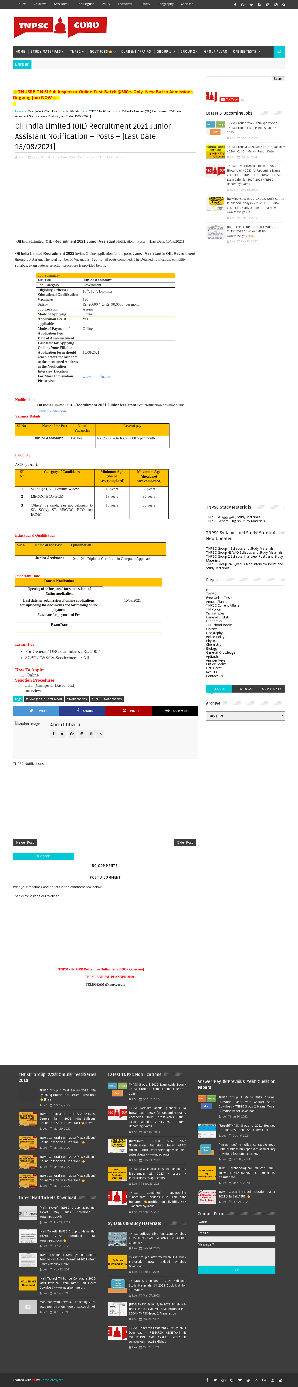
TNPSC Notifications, (111, 157)
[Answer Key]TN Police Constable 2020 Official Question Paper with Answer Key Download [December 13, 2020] (247, 1149)
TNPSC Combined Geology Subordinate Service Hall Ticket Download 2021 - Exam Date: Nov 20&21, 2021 (68, 1259)
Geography (166, 4)
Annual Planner (217, 601)
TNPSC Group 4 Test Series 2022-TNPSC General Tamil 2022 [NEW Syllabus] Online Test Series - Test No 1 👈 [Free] (68, 1118)
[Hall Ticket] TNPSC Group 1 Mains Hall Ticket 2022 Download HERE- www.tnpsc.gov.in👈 (253, 231)
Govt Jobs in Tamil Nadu (44, 111)
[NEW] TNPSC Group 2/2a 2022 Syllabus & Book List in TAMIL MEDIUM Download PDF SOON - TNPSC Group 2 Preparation (157, 1309)
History (144, 4)
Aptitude (187, 4)
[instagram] (267, 4)
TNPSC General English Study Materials (235, 521)
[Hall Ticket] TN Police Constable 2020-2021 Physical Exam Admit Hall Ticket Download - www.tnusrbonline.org (68, 1283)
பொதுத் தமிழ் (215, 613)
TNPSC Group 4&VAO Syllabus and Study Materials (244, 552)
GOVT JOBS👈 (101, 52)
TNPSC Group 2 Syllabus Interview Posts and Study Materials (244, 558)
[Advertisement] (200, 27)
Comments (272, 689)
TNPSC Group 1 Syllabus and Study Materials (240, 548)
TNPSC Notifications (103, 111)
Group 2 (187, 52)
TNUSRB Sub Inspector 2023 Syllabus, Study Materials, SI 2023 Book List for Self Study (157, 1285)
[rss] (259, 4)
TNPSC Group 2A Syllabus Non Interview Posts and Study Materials (244, 566)
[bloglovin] (239, 1380)
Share (88, 711)
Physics (211, 640)
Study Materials (46, 52)
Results (211, 672)
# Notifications (77, 699)
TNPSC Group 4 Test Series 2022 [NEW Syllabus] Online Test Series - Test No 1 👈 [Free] (68, 1095)
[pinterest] (231, 1380)
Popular (245, 689)
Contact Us (214, 676)
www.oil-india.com (97, 376)
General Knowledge (220, 652)
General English (217, 617)
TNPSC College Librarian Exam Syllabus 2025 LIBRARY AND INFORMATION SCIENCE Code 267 (157, 1238)
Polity (106, 4)
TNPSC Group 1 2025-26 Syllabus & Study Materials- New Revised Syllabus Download (157, 1262)
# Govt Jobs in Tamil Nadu (44, 699)
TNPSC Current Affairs (222, 605)
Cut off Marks (216, 664)
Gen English (85, 4)
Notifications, (87, 157)
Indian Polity (215, 637)
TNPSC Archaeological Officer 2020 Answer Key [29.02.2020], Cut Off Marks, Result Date (247, 1172)
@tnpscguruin (115, 984)
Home (20, 52)
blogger (43, 856)
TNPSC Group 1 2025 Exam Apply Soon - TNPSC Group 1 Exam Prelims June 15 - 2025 (253, 127)
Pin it (135, 711)
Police (21, 4)
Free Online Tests (219, 597)
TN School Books (219, 625)
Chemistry (213, 644)
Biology (211, 648)
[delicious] (275, 4)
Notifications (75, 111)
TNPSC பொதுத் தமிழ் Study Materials (233, 517)
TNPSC (75, 52)
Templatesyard (52, 1380)
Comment (181, 711)
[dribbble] (247, 1380)
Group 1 (164, 52)
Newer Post (25, 842)
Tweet (42, 711)
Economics (214, 621)
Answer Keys (215, 660)
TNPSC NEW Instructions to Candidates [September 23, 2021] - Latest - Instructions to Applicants (157, 1173)
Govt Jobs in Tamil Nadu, (60, 157)
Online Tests (244, 52)
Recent (219, 689)
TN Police (213, 609)
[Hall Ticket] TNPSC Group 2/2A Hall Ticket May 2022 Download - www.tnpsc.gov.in (68, 1212)
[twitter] (251, 4)
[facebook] (235, 4)
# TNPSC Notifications (106, 699)
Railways (40, 4)
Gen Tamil (61, 4)
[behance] (264, 1380)
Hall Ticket (214, 668)
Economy (125, 4)
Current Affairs (136, 52)
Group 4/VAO (215, 52)
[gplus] (243, 4)
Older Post (185, 842)
